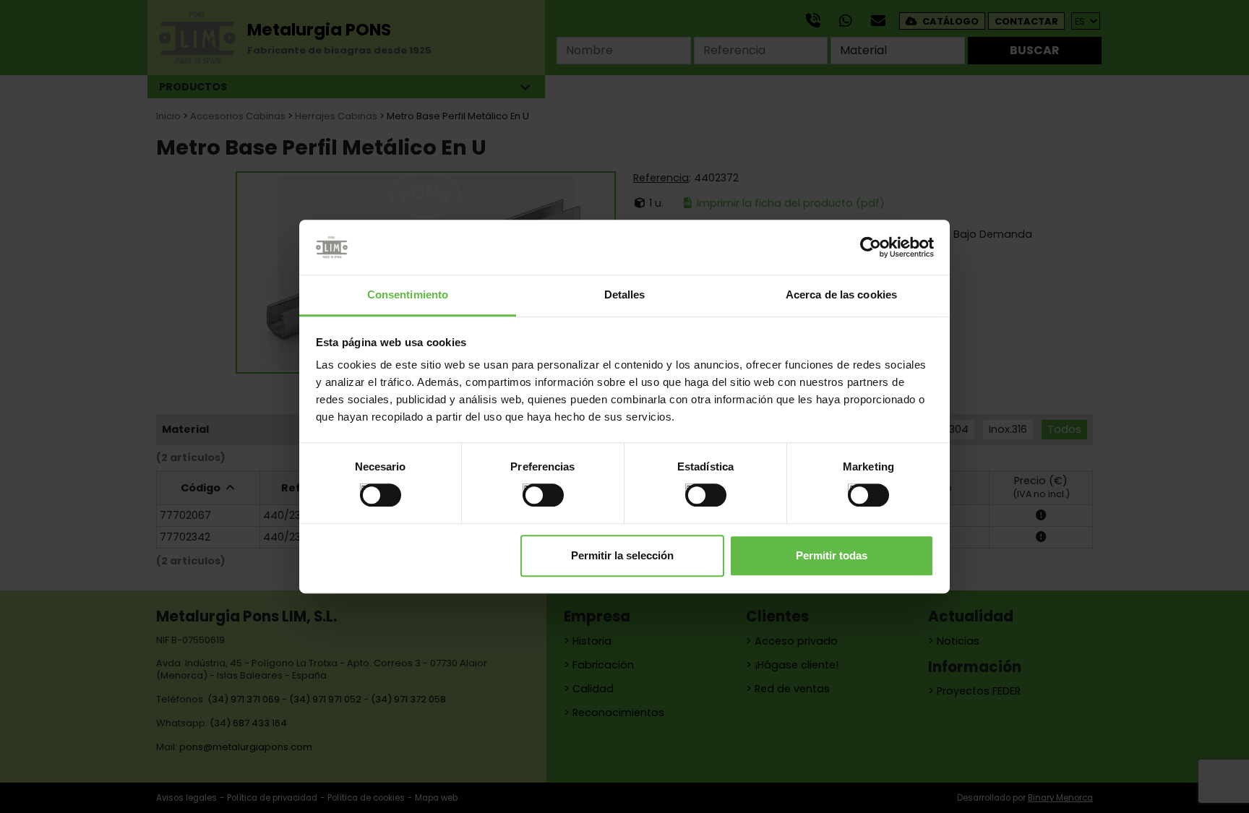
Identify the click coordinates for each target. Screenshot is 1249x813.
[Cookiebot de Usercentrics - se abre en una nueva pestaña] (870, 247)
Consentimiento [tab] (407, 295)
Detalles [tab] (624, 295)
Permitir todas (831, 555)
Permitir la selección (622, 555)
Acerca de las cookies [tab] (841, 295)
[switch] (528, 489)
